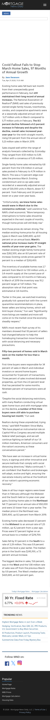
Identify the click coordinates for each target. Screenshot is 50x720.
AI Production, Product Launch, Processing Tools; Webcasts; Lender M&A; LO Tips (23, 634)
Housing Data (7, 699)
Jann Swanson (12, 77)
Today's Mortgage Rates (21, 591)
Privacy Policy (25, 712)
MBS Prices (6, 692)
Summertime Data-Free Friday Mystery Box (21, 639)
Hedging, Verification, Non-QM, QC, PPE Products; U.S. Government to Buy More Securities (24, 627)
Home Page (7, 684)
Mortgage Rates (8, 688)
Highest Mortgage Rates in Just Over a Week (22, 622)
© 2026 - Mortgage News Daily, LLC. (17, 709)
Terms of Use (40, 709)
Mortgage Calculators (40, 591)
